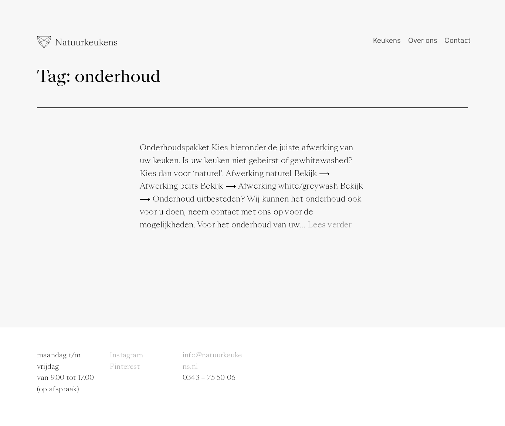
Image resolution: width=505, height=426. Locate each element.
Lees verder (330, 224)
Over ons (422, 40)
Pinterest (125, 366)
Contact (457, 40)
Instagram (126, 355)
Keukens (387, 40)
